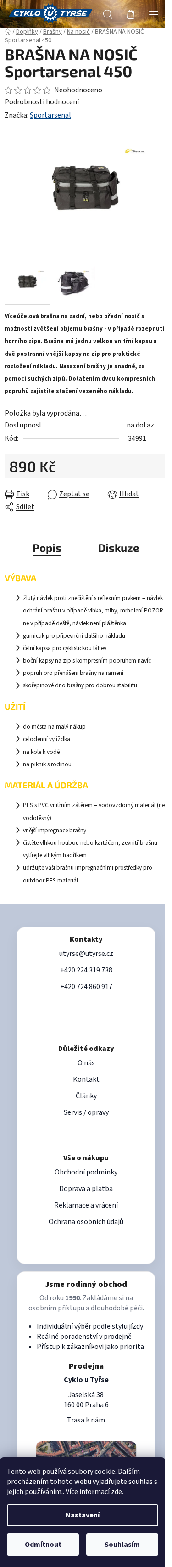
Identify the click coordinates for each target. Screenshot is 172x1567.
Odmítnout (43, 1544)
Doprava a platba (86, 1189)
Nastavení (83, 1515)
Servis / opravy (86, 1112)
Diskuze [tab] (118, 547)
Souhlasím (122, 1544)
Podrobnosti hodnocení (42, 102)
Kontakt (86, 1079)
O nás (86, 1063)
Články (86, 1096)
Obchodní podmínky (86, 1172)
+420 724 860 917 (86, 987)
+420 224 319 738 (86, 970)
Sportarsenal (50, 115)
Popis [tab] (47, 547)
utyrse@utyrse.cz (86, 954)
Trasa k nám (86, 1420)
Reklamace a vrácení (86, 1205)
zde (116, 1492)
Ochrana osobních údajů (86, 1222)
